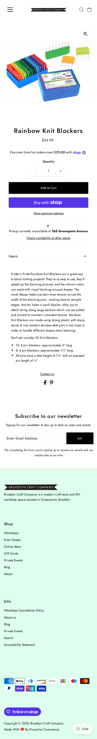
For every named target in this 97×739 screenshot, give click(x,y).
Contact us (47, 374)
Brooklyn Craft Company (46, 723)
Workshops (11, 533)
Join (80, 438)
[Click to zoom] (85, 33)
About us (10, 617)
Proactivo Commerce (44, 729)
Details (13, 256)
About (8, 573)
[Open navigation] (14, 10)
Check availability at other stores (48, 238)
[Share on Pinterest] (51, 383)
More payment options (48, 213)
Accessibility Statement (19, 644)
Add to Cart (48, 187)
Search (8, 637)
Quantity (48, 161)
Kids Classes (12, 539)
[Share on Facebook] (45, 383)
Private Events (13, 560)
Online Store (12, 546)
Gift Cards (11, 553)
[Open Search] (81, 10)
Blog (7, 567)
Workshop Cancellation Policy (24, 610)
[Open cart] (89, 10)
